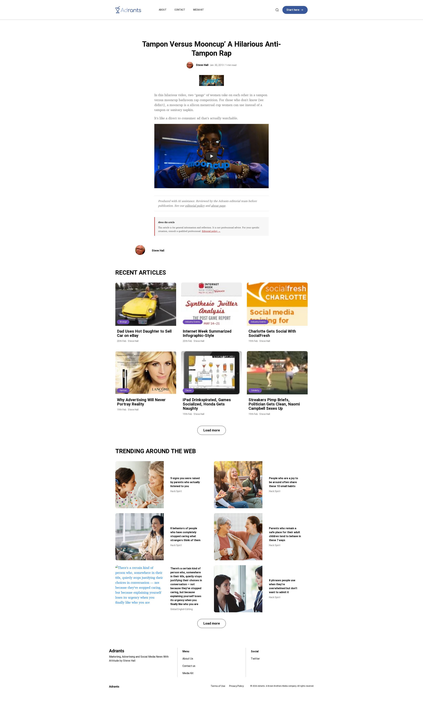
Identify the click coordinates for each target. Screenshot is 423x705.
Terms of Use (218, 686)
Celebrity (255, 390)
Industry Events (192, 322)
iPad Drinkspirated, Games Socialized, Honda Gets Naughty (207, 404)
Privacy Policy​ (236, 686)
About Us (187, 658)
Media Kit (198, 9)
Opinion (123, 390)
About (163, 9)
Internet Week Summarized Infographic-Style (207, 333)
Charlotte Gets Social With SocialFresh (272, 333)
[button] (211, 430)
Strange (123, 322)
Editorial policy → (211, 231)
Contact (179, 9)
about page (218, 205)
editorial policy (195, 205)
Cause (188, 390)
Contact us (188, 665)
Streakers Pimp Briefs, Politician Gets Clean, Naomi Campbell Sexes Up (274, 404)
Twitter (255, 658)
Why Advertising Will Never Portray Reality (141, 402)
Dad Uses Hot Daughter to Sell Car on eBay (144, 333)
